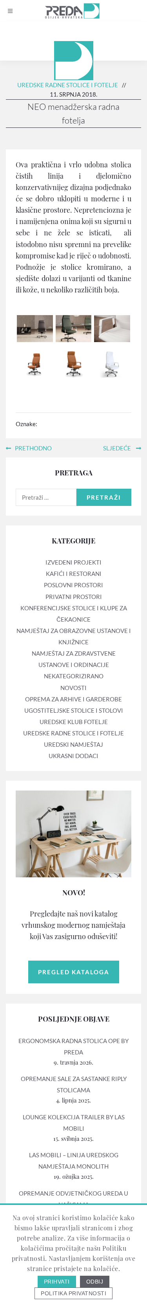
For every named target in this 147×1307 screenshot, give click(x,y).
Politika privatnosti (73, 1293)
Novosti (73, 687)
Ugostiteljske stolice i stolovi (73, 710)
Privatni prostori (73, 596)
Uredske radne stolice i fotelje (67, 84)
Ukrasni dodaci (73, 755)
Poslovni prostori (73, 584)
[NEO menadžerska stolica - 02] (74, 327)
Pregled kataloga (73, 971)
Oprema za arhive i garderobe (73, 699)
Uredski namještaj (73, 744)
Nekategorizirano (73, 675)
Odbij (94, 1281)
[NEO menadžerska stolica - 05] (74, 363)
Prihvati (57, 1281)
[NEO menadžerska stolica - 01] (35, 327)
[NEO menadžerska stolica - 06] (112, 363)
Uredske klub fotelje (74, 721)
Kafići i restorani (74, 573)
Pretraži (104, 497)
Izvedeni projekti (73, 562)
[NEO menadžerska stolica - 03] (112, 327)
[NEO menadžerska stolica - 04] (35, 363)
